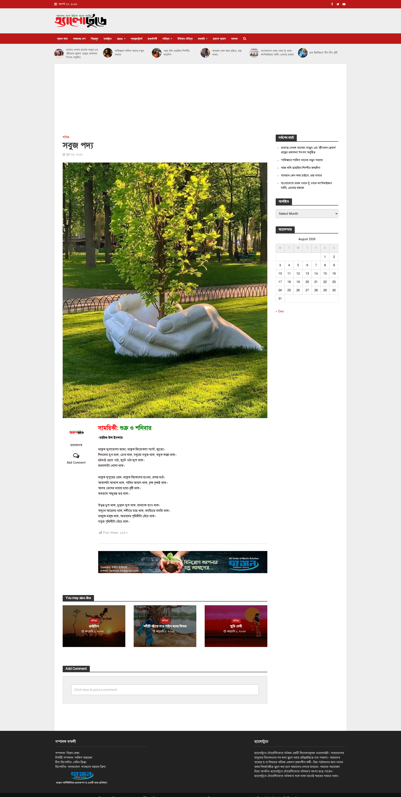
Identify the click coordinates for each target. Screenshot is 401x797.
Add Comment (76, 462)
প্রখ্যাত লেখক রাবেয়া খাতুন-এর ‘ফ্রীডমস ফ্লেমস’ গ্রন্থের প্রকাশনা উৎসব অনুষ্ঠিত (82, 53)
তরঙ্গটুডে (108, 38)
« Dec (280, 311)
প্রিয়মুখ (94, 38)
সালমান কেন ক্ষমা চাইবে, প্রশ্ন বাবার (226, 52)
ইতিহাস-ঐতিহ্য (185, 38)
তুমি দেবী (236, 626)
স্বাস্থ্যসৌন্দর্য (136, 38)
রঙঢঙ (120, 38)
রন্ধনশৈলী (152, 38)
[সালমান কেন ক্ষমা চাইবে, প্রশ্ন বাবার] (205, 53)
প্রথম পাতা (62, 38)
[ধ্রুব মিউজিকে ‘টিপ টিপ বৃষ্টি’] (303, 53)
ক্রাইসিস (94, 626)
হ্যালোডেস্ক (76, 445)
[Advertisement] (200, 103)
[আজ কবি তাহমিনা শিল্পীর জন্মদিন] (156, 53)
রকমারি (201, 38)
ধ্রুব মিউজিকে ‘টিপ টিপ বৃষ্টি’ (324, 52)
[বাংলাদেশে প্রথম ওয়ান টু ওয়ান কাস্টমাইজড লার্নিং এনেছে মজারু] (254, 53)
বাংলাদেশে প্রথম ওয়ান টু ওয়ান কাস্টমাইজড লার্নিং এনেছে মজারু (277, 52)
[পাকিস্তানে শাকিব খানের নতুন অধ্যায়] (108, 53)
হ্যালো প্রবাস (219, 38)
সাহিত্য (165, 38)
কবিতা (66, 137)
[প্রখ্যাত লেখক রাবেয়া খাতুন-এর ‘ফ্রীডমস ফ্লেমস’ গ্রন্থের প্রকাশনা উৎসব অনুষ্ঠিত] (59, 53)
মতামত (234, 38)
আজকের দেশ (79, 38)
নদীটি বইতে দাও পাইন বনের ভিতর (165, 626)
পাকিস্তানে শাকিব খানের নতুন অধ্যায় (129, 52)
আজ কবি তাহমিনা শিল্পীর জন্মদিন (177, 52)
